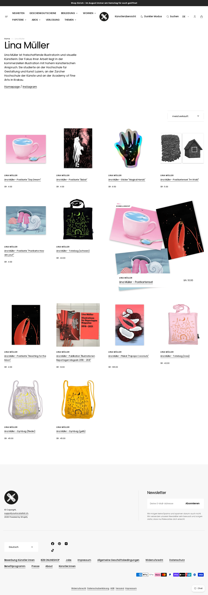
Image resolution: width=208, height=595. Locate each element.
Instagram (30, 87)
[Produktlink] (26, 157)
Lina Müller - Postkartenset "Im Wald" (179, 179)
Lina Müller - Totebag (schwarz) (73, 250)
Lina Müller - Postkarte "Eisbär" (71, 179)
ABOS (35, 19)
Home (7, 38)
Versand (120, 588)
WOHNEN (88, 13)
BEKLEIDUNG (68, 13)
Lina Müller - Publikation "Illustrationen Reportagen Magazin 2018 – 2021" (75, 358)
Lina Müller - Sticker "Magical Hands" (126, 179)
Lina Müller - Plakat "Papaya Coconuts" (128, 356)
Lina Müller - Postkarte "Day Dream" (22, 179)
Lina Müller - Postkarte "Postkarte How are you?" (24, 252)
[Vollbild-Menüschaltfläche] (6, 17)
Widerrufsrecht (78, 588)
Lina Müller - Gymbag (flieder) (19, 431)
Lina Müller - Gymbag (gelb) (71, 431)
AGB (112, 588)
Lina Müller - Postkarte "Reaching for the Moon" (25, 358)
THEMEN (69, 19)
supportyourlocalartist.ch (16, 513)
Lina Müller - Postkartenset (136, 282)
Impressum (131, 588)
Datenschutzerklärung (98, 588)
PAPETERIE (18, 19)
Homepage (12, 87)
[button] (173, 16)
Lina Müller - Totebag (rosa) (175, 356)
